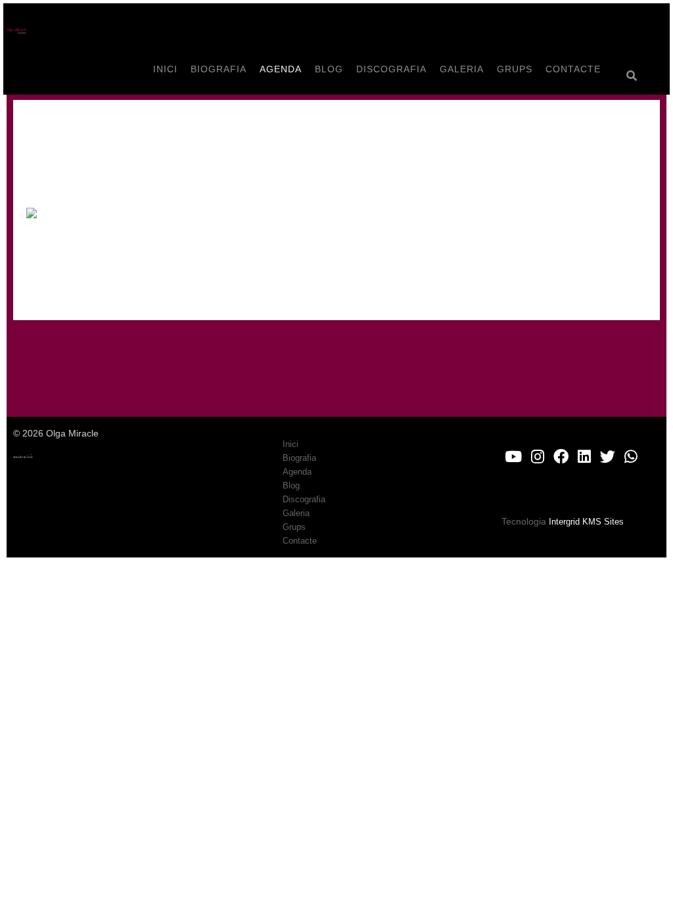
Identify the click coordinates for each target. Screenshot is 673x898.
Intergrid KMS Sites (586, 522)
